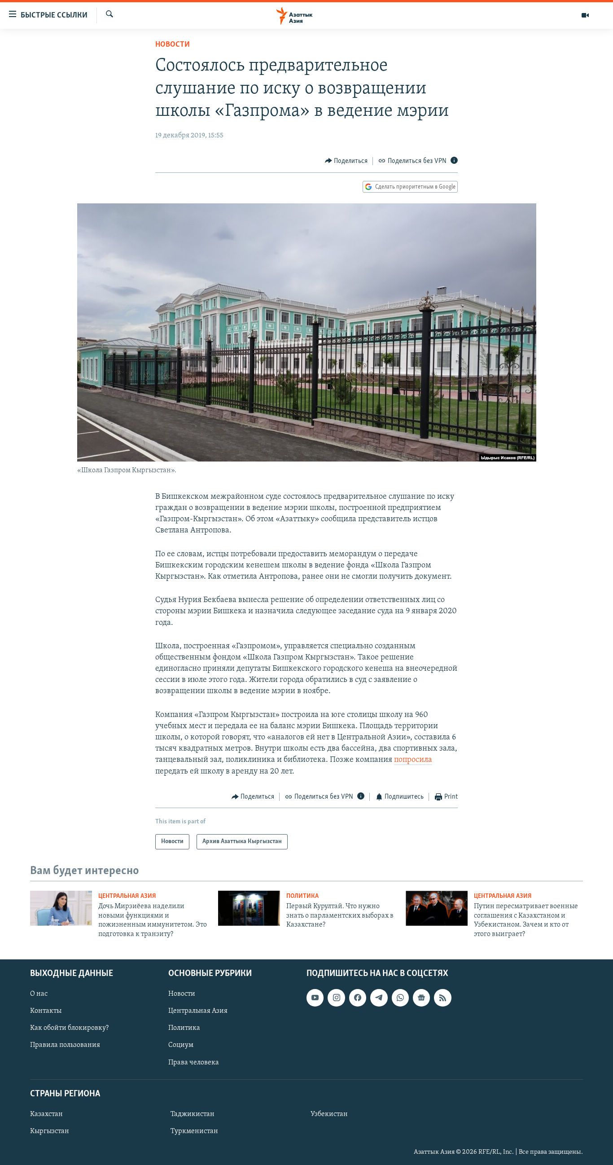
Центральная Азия (127, 896)
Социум (180, 1045)
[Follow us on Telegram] (378, 997)
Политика (302, 896)
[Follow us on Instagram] (336, 997)
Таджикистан (193, 1114)
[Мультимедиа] (585, 15)
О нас (39, 994)
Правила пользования (65, 1045)
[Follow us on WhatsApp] (400, 997)
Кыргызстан (49, 1131)
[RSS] (442, 997)
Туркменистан (194, 1131)
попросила (413, 760)
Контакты (45, 1011)
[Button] (346, 161)
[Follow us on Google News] (421, 997)
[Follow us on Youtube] (315, 997)
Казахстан (46, 1114)
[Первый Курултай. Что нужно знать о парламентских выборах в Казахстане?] (249, 908)
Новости (172, 45)
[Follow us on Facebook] (357, 997)
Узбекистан (329, 1114)
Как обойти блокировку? (69, 1028)
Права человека (193, 1062)
